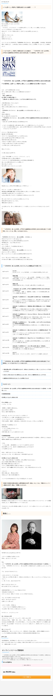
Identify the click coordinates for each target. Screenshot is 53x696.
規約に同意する (27, 665)
